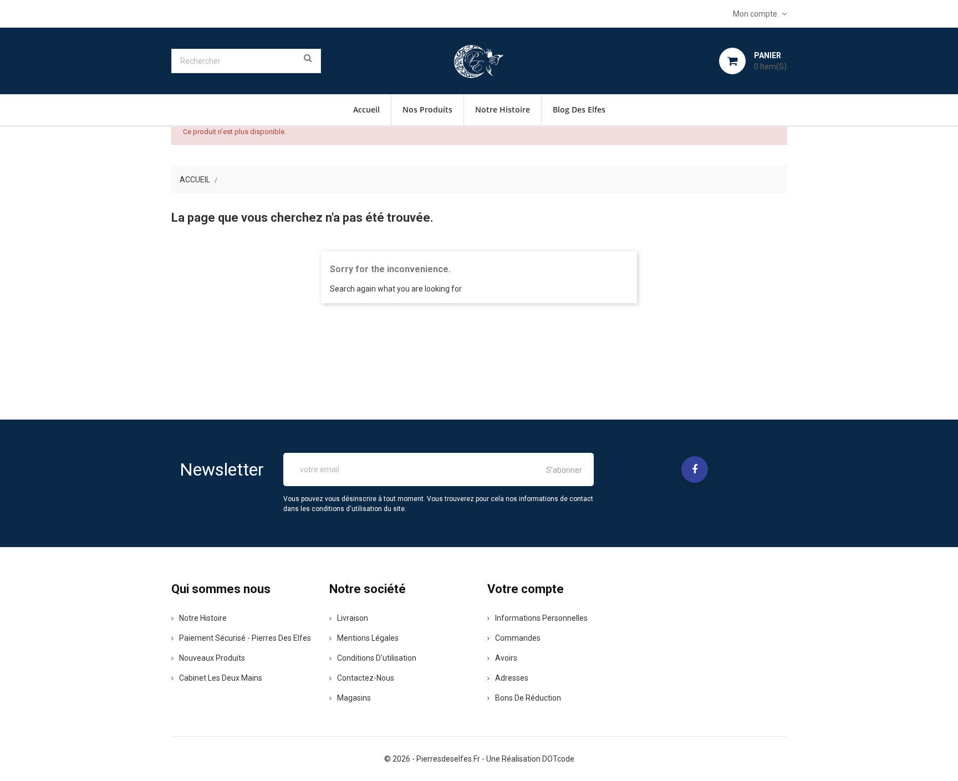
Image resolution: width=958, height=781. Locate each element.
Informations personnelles (541, 618)
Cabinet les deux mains (220, 677)
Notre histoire (502, 109)
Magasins (354, 697)
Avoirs (506, 658)
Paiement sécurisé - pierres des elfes (245, 638)
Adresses (511, 677)
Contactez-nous (365, 677)
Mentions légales (368, 638)
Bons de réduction (528, 697)
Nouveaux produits (212, 658)
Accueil (366, 109)
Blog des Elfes (579, 109)
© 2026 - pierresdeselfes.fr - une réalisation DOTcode (479, 758)
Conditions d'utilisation (376, 658)
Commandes (518, 638)
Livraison (352, 618)
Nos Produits (427, 109)
